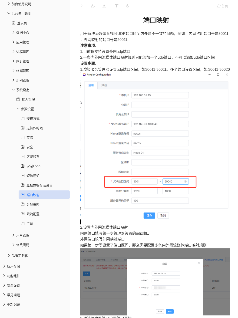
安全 (29, 147)
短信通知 (32, 175)
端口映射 (32, 194)
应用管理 (22, 42)
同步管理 (22, 61)
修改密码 (22, 244)
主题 (29, 223)
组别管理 (22, 80)
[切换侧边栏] (81, 6)
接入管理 (27, 99)
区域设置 (32, 156)
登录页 (21, 22)
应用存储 (13, 266)
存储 (29, 137)
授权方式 (32, 118)
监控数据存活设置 (39, 185)
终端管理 (22, 70)
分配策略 (32, 204)
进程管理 (22, 51)
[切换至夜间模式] (127, 6)
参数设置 (27, 108)
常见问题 (13, 294)
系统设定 (22, 89)
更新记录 (13, 304)
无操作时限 (34, 127)
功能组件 (13, 275)
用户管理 (22, 235)
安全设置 (13, 285)
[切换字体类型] (117, 6)
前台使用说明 (21, 3)
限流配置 (32, 213)
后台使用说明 (21, 13)
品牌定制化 (20, 255)
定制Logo (32, 166)
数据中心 (22, 32)
